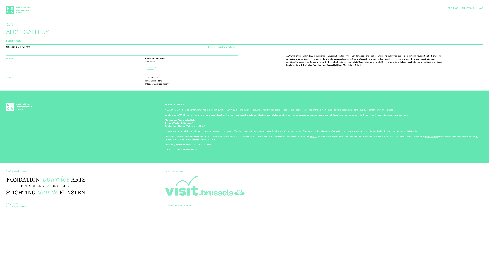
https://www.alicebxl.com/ (157, 84)
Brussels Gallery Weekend (188, 139)
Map (481, 8)
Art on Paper (210, 139)
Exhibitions (468, 8)
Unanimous (21, 206)
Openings (453, 8)
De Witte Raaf (431, 136)
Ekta (17, 203)
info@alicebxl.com (153, 81)
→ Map (150, 67)
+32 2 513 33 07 (152, 78)
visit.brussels (190, 149)
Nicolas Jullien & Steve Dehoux (221, 47)
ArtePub (313, 136)
